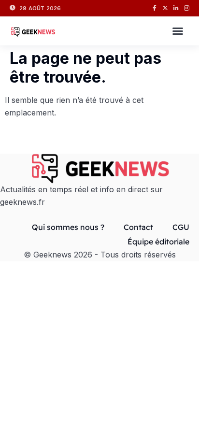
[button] (177, 31)
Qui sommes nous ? (68, 227)
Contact (138, 227)
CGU (180, 227)
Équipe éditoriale (158, 241)
